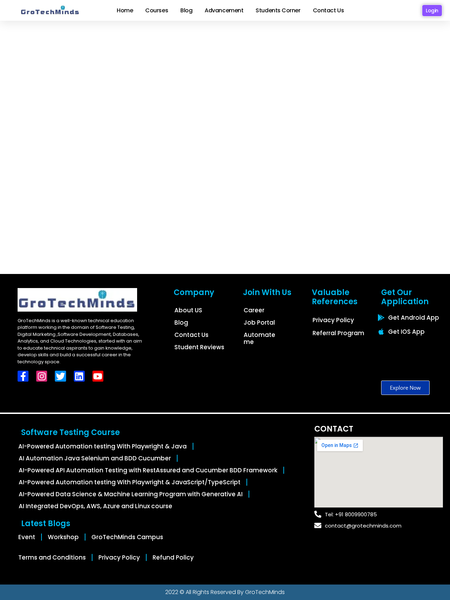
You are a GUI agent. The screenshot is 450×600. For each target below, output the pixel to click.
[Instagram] (41, 376)
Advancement (224, 10)
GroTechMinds (265, 592)
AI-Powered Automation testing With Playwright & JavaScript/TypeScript (129, 482)
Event (26, 537)
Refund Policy (173, 557)
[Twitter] (60, 376)
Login (432, 10)
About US (188, 310)
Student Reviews (199, 347)
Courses (156, 10)
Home (125, 10)
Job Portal (259, 322)
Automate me (259, 338)
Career (254, 310)
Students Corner (278, 10)
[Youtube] (97, 376)
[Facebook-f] (23, 376)
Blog (186, 10)
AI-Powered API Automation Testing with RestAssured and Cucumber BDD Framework (148, 470)
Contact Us (328, 10)
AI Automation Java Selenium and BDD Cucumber (95, 458)
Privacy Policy (333, 320)
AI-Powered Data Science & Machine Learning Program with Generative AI (131, 494)
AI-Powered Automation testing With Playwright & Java (102, 446)
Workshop (63, 537)
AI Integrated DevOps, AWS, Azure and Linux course (95, 506)
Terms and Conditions (52, 557)
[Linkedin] (79, 376)
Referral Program (338, 333)
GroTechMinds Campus (127, 537)
